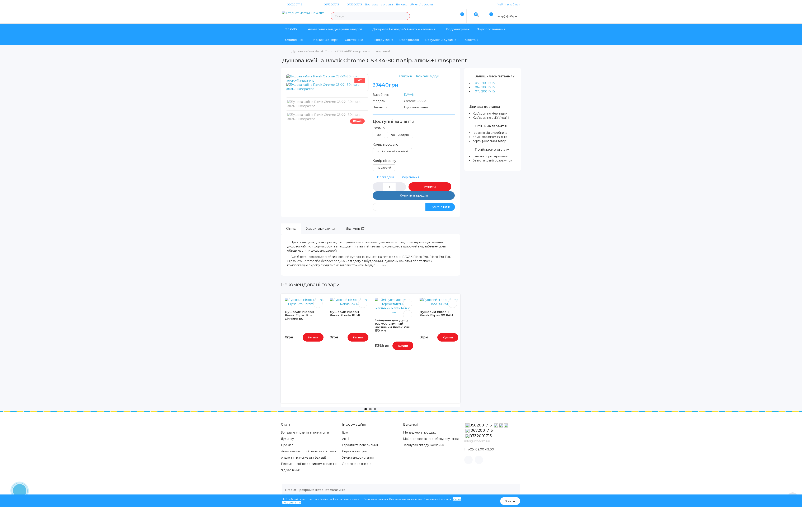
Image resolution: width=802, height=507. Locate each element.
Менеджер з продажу (419, 432)
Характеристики (320, 229)
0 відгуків (405, 76)
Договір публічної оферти (414, 4)
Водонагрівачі (458, 29)
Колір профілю (385, 144)
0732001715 (354, 4)
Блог (345, 432)
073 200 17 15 (485, 91)
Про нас (287, 445)
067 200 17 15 (485, 87)
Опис (291, 229)
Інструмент (383, 40)
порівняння (410, 177)
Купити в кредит (413, 195)
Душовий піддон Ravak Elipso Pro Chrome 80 (299, 315)
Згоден (510, 501)
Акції (345, 439)
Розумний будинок (441, 40)
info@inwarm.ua (477, 441)
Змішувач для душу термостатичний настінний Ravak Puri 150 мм (392, 325)
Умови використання (358, 457)
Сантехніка (354, 40)
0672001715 (331, 4)
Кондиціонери (326, 40)
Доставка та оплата (379, 4)
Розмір (379, 128)
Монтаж (471, 40)
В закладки (385, 177)
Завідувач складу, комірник (423, 445)
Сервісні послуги (354, 451)
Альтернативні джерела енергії (335, 29)
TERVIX (291, 29)
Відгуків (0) (355, 229)
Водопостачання (491, 29)
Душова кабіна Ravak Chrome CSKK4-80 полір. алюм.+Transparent (340, 51)
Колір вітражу (384, 161)
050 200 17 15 (485, 83)
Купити (430, 187)
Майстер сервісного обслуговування (431, 439)
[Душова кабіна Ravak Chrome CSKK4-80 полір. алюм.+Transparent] (327, 78)
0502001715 (294, 4)
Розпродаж (409, 40)
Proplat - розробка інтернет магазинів (315, 490)
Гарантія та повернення (360, 445)
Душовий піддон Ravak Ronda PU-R (345, 313)
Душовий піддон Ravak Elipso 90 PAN (436, 313)
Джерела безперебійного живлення (404, 29)
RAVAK (409, 95)
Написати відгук (427, 76)
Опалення (294, 40)
